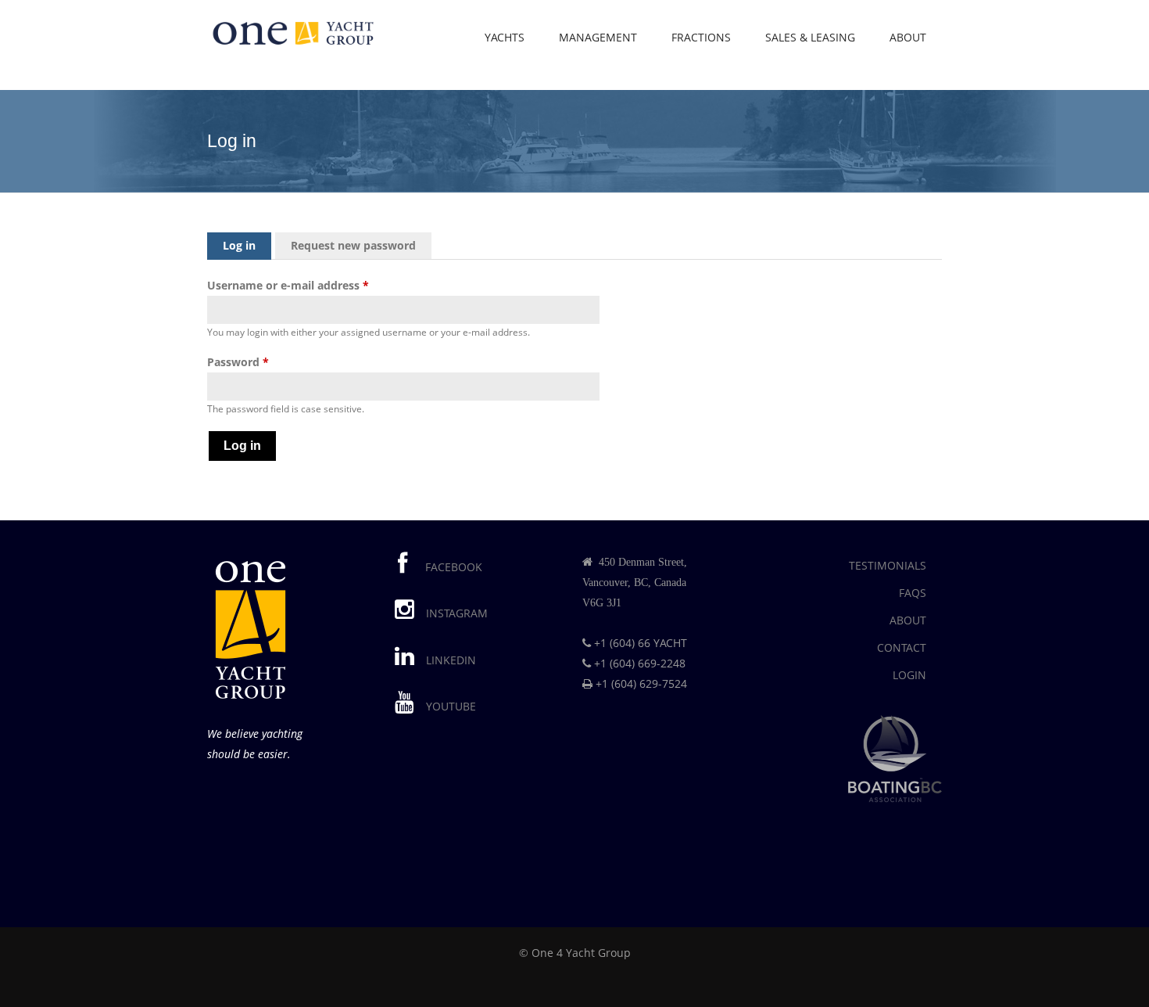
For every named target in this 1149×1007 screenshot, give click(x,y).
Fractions (701, 37)
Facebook (450, 566)
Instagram (457, 613)
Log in (247, 245)
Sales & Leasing (810, 37)
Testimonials (887, 565)
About (907, 37)
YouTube (451, 706)
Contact (901, 647)
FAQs (912, 592)
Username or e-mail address (288, 285)
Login (909, 674)
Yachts (504, 37)
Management (598, 37)
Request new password (353, 245)
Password (238, 361)
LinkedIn (451, 660)
